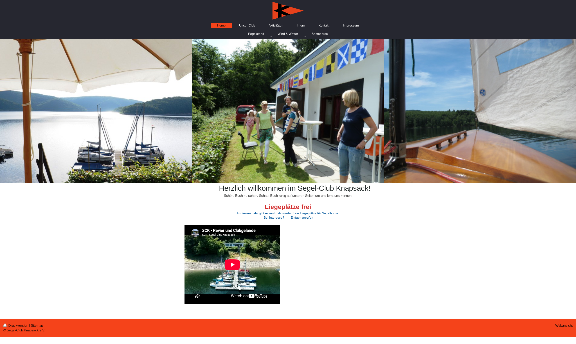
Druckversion (18, 325)
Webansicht (564, 325)
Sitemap (37, 325)
